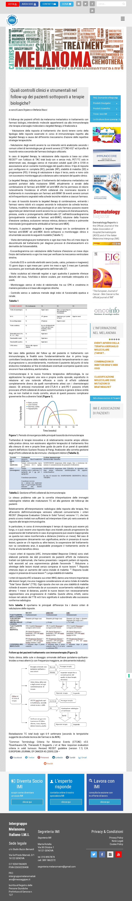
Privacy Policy (116, 837)
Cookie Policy (116, 844)
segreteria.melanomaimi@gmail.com (57, 866)
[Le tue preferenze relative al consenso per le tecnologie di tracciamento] (129, 676)
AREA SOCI (28, 4)
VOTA (11, 4)
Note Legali (117, 841)
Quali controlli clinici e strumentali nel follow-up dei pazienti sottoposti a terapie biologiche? (47, 97)
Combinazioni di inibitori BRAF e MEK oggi (106, 365)
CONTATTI (48, 4)
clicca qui (27, 802)
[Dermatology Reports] (107, 213)
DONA (65, 4)
